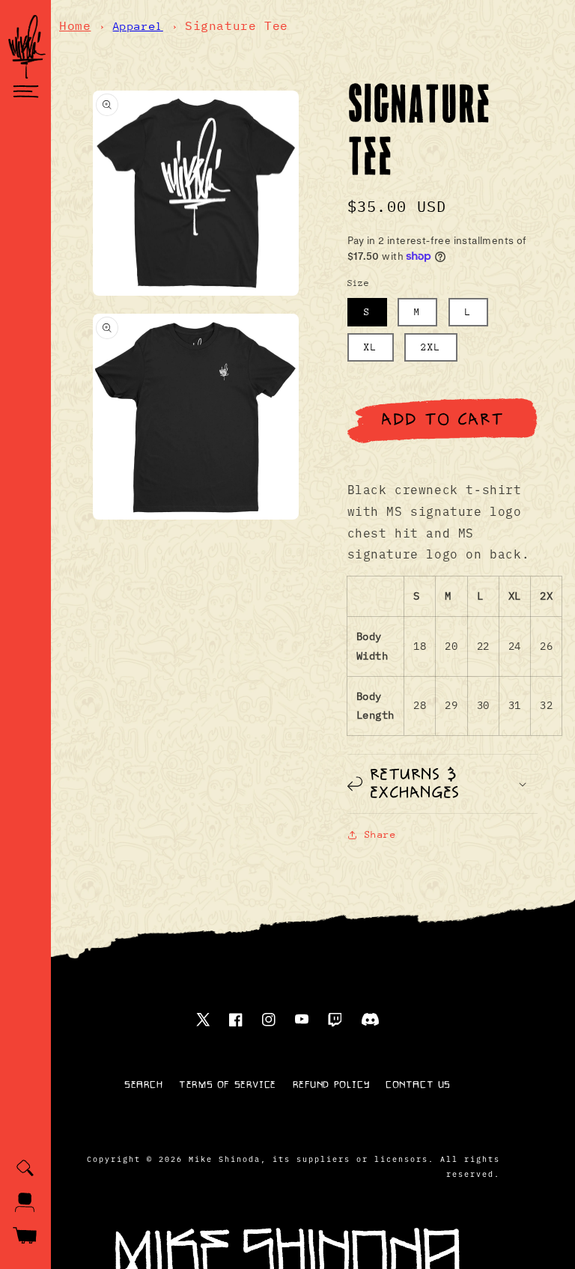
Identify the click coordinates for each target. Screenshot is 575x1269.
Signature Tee (236, 25)
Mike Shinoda (225, 1158)
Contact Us (418, 1085)
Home (75, 25)
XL (370, 347)
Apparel (138, 25)
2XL (431, 347)
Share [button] (381, 834)
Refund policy (331, 1085)
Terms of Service (227, 1085)
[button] (25, 91)
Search (143, 1085)
